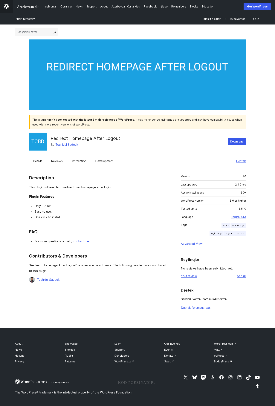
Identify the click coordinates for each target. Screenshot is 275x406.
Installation (78, 161)
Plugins (69, 355)
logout (229, 233)
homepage (238, 225)
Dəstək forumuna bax (196, 308)
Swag (169, 361)
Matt (218, 349)
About (18, 343)
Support (119, 349)
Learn (117, 343)
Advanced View (192, 244)
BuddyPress (223, 361)
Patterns (70, 361)
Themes (70, 349)
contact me (81, 241)
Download (237, 141)
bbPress (220, 355)
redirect (240, 233)
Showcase (71, 343)
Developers (121, 355)
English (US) (238, 216)
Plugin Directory (25, 18)
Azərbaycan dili (60, 382)
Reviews (57, 161)
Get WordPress (257, 6)
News (18, 349)
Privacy (19, 361)
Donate (170, 355)
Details (37, 161)
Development (104, 161)
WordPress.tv (124, 361)
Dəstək (241, 161)
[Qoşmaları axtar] (54, 32)
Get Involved (172, 343)
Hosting (20, 355)
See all (241, 276)
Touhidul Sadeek (66, 144)
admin (226, 225)
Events (168, 349)
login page (216, 233)
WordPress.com (225, 343)
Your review (189, 276)
